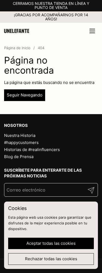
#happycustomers (21, 142)
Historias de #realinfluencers (32, 149)
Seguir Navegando (24, 95)
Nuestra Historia (19, 135)
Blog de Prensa (18, 156)
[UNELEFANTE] (16, 31)
